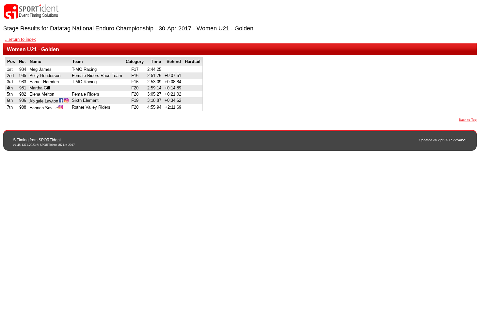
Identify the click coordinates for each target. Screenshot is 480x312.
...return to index (20, 39)
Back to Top (468, 119)
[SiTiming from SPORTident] (31, 11)
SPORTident (50, 140)
